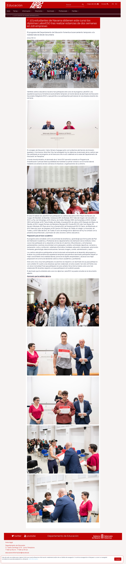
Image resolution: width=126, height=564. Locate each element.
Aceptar (117, 559)
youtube (31, 535)
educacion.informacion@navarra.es (17, 553)
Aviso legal (9, 542)
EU (116, 4)
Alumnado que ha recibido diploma (39, 276)
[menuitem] (8, 11)
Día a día (9, 15)
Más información (33, 559)
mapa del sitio (92, 4)
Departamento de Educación (63, 535)
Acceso (104, 4)
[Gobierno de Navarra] (102, 536)
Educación (15, 5)
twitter (17, 535)
